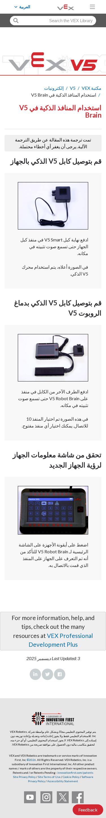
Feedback (88, 809)
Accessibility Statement (62, 781)
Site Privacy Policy (24, 777)
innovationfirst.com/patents (75, 772)
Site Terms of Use (48, 777)
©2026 (31, 759)
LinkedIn (35, 674)
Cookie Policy (71, 777)
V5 (72, 88)
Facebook (59, 674)
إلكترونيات (54, 88)
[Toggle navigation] (92, 6)
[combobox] (53, 20)
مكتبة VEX (91, 88)
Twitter (47, 674)
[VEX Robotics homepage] (58, 7)
